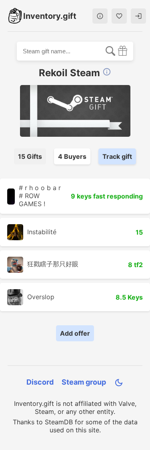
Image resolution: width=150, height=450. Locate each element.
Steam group (84, 382)
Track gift (117, 156)
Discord (40, 382)
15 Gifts (30, 156)
